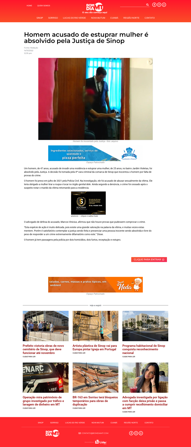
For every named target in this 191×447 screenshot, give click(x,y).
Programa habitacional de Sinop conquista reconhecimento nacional (143, 349)
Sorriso (53, 18)
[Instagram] (159, 5)
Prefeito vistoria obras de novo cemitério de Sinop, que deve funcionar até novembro (43, 349)
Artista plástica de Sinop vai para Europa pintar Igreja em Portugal (95, 347)
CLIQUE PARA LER (29, 357)
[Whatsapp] (164, 5)
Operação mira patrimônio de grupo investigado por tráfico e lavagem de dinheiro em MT (43, 401)
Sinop (40, 18)
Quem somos (43, 6)
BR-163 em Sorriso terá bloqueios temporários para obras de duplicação (95, 401)
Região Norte (131, 18)
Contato (150, 18)
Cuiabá (114, 18)
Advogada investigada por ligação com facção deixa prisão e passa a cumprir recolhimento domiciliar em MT (145, 403)
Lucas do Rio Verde (74, 18)
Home (29, 6)
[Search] (147, 5)
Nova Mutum (98, 18)
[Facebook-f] (154, 5)
